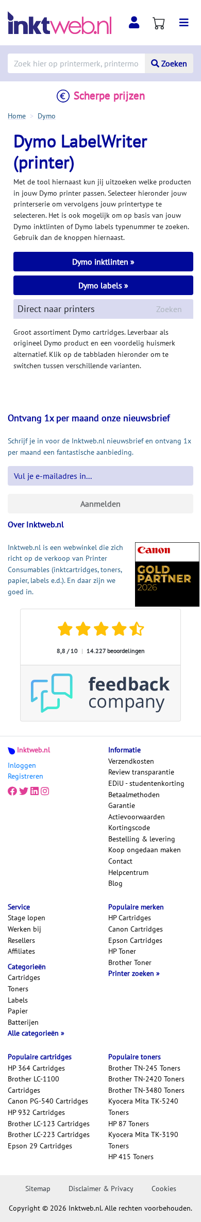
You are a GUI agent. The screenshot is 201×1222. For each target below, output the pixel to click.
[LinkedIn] (34, 791)
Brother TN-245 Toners (144, 1068)
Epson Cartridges (135, 940)
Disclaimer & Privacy (101, 1188)
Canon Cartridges (135, 929)
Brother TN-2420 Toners (146, 1078)
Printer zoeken (132, 973)
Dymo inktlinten (101, 261)
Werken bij (24, 929)
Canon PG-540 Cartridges (48, 1101)
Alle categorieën (34, 1033)
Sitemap (38, 1188)
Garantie (121, 805)
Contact (120, 861)
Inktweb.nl (33, 749)
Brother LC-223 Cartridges (49, 1134)
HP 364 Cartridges (36, 1068)
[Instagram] (45, 791)
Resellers (21, 940)
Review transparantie (141, 772)
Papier (18, 1011)
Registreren (25, 776)
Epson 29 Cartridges (40, 1145)
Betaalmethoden (134, 794)
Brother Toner (130, 962)
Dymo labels (101, 285)
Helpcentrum (128, 872)
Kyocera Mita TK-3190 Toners (143, 1140)
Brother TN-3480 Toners (146, 1090)
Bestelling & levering (141, 839)
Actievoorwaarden (136, 816)
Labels (18, 1000)
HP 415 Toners (131, 1156)
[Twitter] (23, 791)
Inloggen (22, 765)
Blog (115, 883)
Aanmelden (100, 503)
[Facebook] (12, 791)
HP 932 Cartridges (36, 1112)
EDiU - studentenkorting (146, 783)
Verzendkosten (131, 761)
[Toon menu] (184, 22)
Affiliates (21, 951)
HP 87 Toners (128, 1123)
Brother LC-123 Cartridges (49, 1123)
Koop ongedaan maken (144, 849)
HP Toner (122, 951)
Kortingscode (129, 827)
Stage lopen (26, 917)
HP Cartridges (129, 917)
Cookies (164, 1188)
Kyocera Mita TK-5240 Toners (143, 1106)
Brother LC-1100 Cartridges (33, 1084)
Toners (18, 988)
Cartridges (24, 977)
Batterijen (23, 1022)
